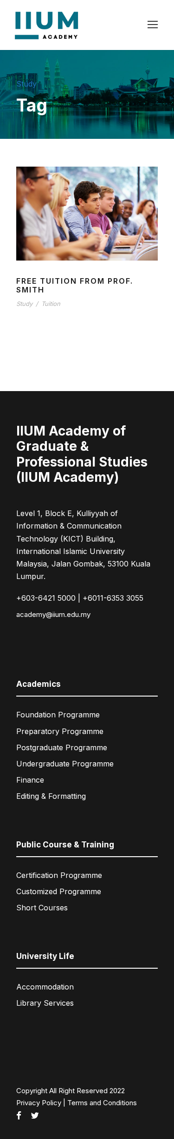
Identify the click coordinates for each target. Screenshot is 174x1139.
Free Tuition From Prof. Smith (74, 285)
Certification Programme (59, 875)
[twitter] (35, 1115)
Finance (30, 779)
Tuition (50, 303)
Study (24, 303)
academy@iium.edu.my (53, 614)
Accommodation (45, 986)
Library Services (45, 1003)
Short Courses (42, 907)
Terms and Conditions (102, 1102)
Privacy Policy (38, 1102)
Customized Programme (58, 891)
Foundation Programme (58, 714)
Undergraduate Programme (65, 763)
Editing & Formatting (51, 796)
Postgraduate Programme (61, 747)
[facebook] (18, 1115)
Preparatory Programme (59, 731)
